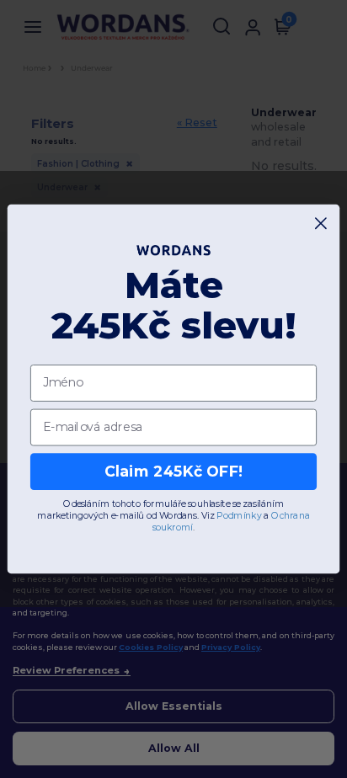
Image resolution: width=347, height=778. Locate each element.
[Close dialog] (321, 223)
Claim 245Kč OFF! (173, 471)
